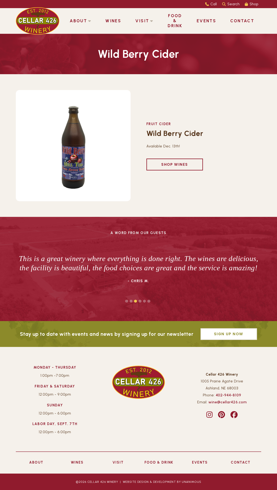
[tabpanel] (138, 269)
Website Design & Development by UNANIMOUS (162, 482)
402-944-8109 (228, 395)
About (78, 20)
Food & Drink (175, 20)
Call (213, 4)
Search (233, 4)
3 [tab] (135, 301)
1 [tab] (126, 301)
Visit (142, 20)
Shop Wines (174, 164)
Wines (113, 20)
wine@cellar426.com (227, 402)
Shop (254, 4)
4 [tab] (140, 301)
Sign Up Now (228, 334)
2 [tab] (131, 301)
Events (206, 20)
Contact (242, 20)
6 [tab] (148, 301)
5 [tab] (144, 301)
